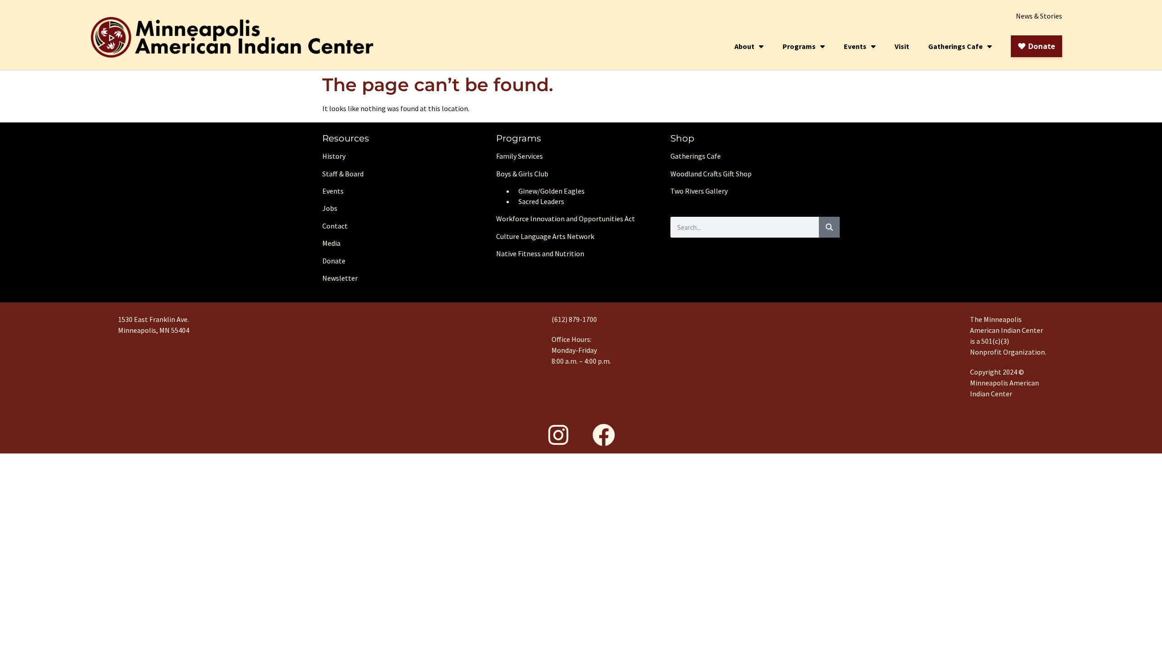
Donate (333, 260)
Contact (335, 225)
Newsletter (340, 278)
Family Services (519, 156)
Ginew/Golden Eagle (549, 190)
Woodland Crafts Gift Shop (711, 173)
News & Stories (1039, 15)
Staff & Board (343, 173)
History (333, 156)
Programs (799, 46)
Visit (902, 46)
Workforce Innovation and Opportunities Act (565, 218)
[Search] (829, 227)
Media (331, 243)
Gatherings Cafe (955, 46)
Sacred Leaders (541, 201)
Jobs (329, 208)
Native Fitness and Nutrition (540, 253)
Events (855, 46)
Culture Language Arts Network (545, 236)
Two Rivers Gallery (699, 190)
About (744, 46)
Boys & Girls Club (522, 173)
